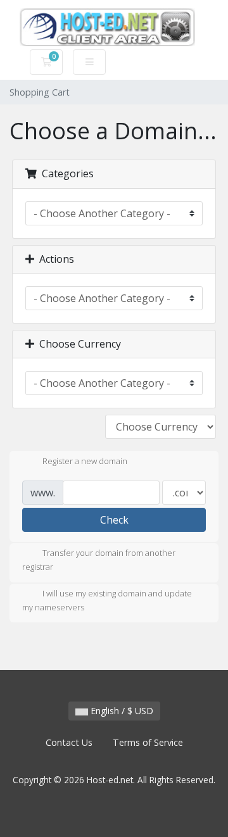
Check (114, 520)
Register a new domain (84, 461)
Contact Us (69, 742)
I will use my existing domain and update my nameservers (107, 600)
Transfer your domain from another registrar (98, 560)
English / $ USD (120, 711)
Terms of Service (148, 742)
